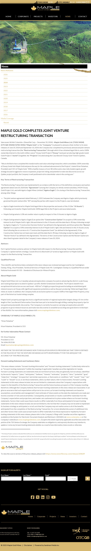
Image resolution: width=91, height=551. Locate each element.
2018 (6, 106)
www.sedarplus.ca (74, 417)
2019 (6, 102)
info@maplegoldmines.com (39, 536)
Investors (72, 516)
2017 (6, 110)
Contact (84, 516)
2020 (6, 98)
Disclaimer (28, 545)
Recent (6, 122)
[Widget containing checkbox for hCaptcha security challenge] (72, 478)
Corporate (41, 516)
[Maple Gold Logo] (45, 8)
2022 (6, 90)
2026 (6, 74)
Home (30, 516)
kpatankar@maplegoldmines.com (20, 345)
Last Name (26, 475)
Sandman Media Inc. (51, 545)
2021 (6, 94)
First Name (5, 475)
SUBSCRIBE (81, 2)
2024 (6, 82)
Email (47, 475)
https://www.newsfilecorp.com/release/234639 (65, 454)
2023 (6, 86)
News (62, 516)
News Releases (7, 70)
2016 (6, 114)
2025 (6, 78)
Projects (53, 516)
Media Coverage (7, 118)
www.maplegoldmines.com (48, 310)
